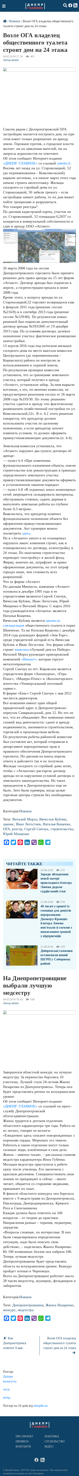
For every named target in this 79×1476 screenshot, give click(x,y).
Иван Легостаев (28, 824)
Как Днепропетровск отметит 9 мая (14, 1343)
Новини (14, 21)
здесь (26, 533)
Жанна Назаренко (60, 1305)
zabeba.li (63, 163)
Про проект (24, 1436)
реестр (17, 829)
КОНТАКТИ (23, 1446)
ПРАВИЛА (22, 1441)
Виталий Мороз (24, 819)
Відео (49, 1446)
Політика (52, 1436)
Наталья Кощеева (56, 824)
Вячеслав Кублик (52, 819)
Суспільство (55, 1441)
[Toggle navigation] (4, 6)
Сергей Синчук (36, 829)
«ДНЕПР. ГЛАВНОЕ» (20, 163)
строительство (62, 829)
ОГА (6, 829)
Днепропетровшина (28, 1305)
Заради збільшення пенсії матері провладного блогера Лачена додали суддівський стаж (56, 882)
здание (8, 824)
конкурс (9, 1310)
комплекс (22, 649)
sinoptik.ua (41, 1405)
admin (14, 60)
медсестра (26, 1310)
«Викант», (30, 659)
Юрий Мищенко (16, 834)
